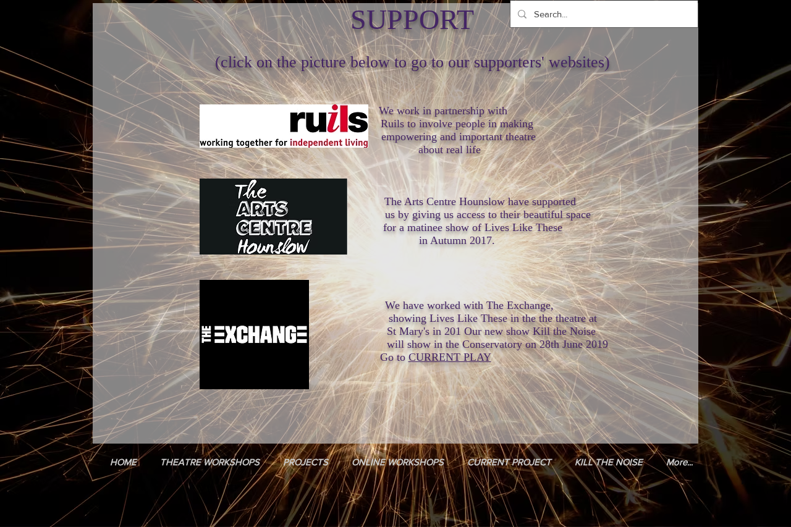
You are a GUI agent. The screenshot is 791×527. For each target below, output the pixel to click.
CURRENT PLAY (449, 357)
